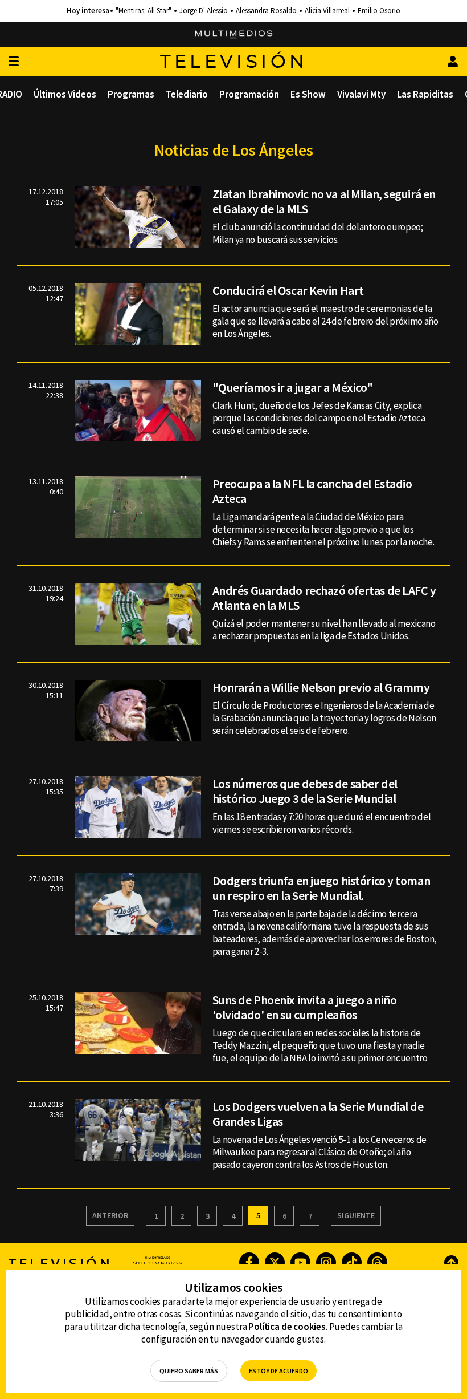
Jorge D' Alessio (203, 10)
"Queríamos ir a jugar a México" (292, 387)
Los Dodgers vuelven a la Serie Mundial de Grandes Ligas (318, 1113)
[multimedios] (234, 34)
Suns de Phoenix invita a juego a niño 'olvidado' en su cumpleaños (304, 1007)
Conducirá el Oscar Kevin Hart (288, 290)
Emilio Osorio (379, 10)
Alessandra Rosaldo (266, 10)
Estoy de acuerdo (278, 1370)
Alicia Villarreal (327, 10)
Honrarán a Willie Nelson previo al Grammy (321, 687)
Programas (131, 94)
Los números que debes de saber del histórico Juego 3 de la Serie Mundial (305, 791)
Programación (249, 94)
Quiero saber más (188, 1370)
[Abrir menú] (14, 62)
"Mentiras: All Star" (143, 10)
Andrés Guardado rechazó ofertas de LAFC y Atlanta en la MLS (324, 597)
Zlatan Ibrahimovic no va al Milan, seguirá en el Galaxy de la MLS (324, 201)
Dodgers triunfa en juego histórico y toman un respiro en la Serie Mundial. (321, 888)
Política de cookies (287, 1326)
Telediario (187, 94)
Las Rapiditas (425, 94)
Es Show (308, 94)
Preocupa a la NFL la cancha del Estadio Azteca (312, 491)
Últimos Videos (65, 94)
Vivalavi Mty (361, 94)
